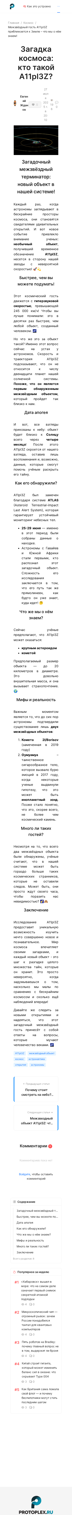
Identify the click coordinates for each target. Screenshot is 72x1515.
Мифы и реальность (30, 1240)
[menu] (43, 6)
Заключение (25, 1252)
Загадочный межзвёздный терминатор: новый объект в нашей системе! (38, 1210)
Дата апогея (25, 1222)
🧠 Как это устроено (37, 6)
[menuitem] (37, 6)
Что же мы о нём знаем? (34, 1234)
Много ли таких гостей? (33, 1246)
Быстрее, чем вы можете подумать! (38, 1216)
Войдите (24, 1174)
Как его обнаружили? (31, 1228)
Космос (28, 22)
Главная (13, 22)
